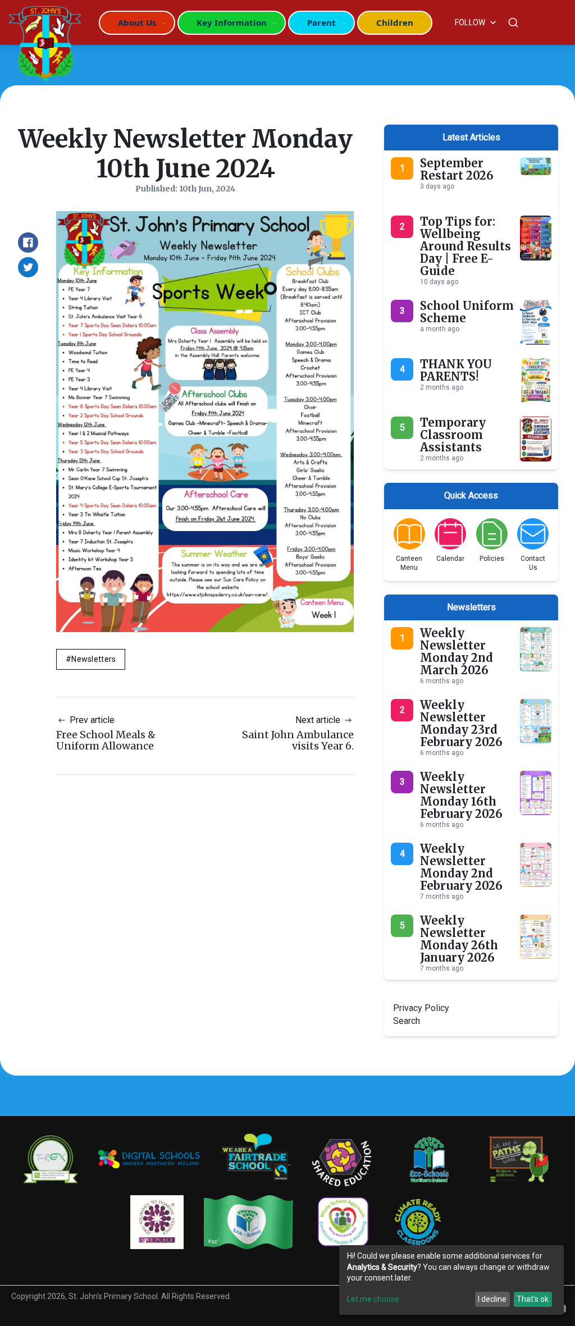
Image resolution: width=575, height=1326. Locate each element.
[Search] (513, 22)
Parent (321, 22)
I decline (492, 1299)
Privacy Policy (421, 1008)
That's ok (533, 1299)
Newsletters (93, 659)
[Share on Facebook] (28, 242)
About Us (137, 22)
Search (406, 1021)
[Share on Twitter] (28, 267)
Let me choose (373, 1299)
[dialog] (451, 1280)
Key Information (232, 22)
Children (394, 22)
